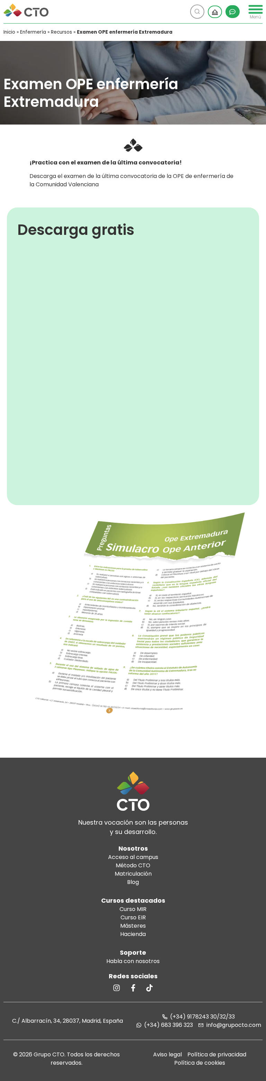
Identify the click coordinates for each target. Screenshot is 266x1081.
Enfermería (33, 32)
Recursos (61, 32)
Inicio (9, 32)
